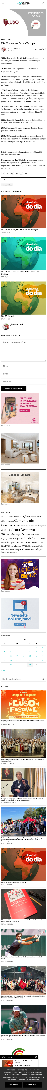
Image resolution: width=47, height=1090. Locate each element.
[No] (44, 1078)
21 (23, 660)
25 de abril (4, 517)
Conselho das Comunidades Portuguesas (32, 526)
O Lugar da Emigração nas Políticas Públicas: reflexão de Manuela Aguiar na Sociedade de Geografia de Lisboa (22, 799)
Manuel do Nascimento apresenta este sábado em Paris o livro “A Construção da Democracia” (22, 920)
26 (11, 664)
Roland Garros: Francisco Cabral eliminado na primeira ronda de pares (21, 957)
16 (36, 656)
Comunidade (24, 521)
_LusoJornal (15, 48)
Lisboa (22, 543)
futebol (28, 538)
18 (4, 660)
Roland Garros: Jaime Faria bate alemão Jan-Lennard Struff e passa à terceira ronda (23, 1036)
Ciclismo (4, 521)
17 (42, 656)
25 (4, 664)
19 (11, 660)
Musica (26, 546)
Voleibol (14, 552)
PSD (29, 549)
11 (4, 656)
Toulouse (9, 552)
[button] (43, 679)
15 (30, 656)
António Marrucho (11, 802)
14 (23, 656)
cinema (11, 521)
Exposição (4, 539)
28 (23, 664)
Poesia (16, 549)
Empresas (27, 534)
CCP (43, 517)
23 (36, 660)
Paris (40, 546)
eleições (18, 535)
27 (17, 664)
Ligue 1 (12, 543)
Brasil (39, 517)
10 (42, 652)
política (22, 549)
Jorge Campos (9, 763)
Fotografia (18, 539)
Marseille (14, 546)
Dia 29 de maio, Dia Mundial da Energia (19, 230)
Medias (19, 546)
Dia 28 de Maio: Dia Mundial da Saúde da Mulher (20, 273)
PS (27, 549)
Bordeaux (32, 517)
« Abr (3, 670)
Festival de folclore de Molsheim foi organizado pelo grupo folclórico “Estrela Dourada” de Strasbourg (23, 997)
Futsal (35, 539)
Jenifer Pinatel (9, 724)
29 (30, 664)
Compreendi (13, 1084)
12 (11, 656)
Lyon (7, 546)
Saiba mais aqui (32, 1084)
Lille (17, 543)
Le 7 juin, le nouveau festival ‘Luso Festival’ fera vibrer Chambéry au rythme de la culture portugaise (22, 721)
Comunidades (10, 525)
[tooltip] (3, 173)
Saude (3, 552)
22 (30, 660)
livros (28, 542)
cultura (14, 530)
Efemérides (6, 39)
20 (17, 660)
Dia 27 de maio (8, 316)
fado (10, 539)
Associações (22, 516)
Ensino (36, 535)
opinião (34, 546)
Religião (38, 549)
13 (17, 656)
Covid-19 (5, 530)
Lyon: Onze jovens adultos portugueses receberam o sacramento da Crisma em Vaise (22, 760)
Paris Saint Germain (7, 549)
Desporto (27, 530)
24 (42, 660)
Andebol (12, 517)
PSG (32, 549)
